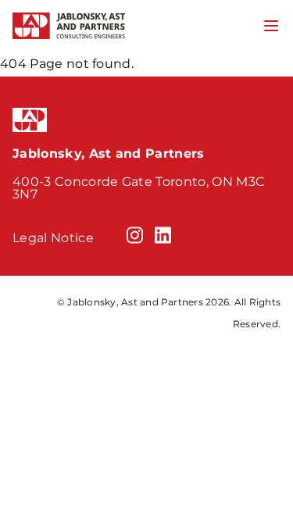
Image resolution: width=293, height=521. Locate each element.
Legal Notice (53, 238)
